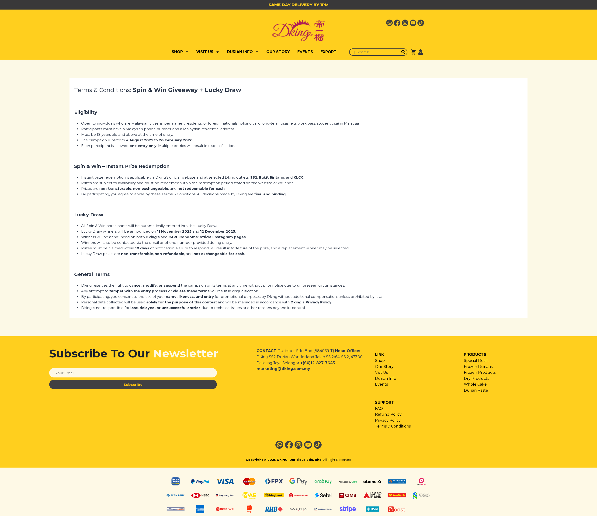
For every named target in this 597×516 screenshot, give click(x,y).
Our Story (384, 366)
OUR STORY (278, 52)
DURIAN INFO (240, 52)
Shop (380, 360)
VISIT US (204, 52)
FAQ (379, 408)
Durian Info (385, 378)
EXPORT (328, 52)
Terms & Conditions (393, 426)
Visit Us (381, 372)
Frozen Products (480, 372)
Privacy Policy (388, 420)
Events (381, 384)
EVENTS (305, 52)
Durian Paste (476, 390)
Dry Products (476, 378)
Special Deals (476, 360)
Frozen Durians (478, 366)
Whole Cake (475, 384)
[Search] (403, 52)
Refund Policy (388, 414)
